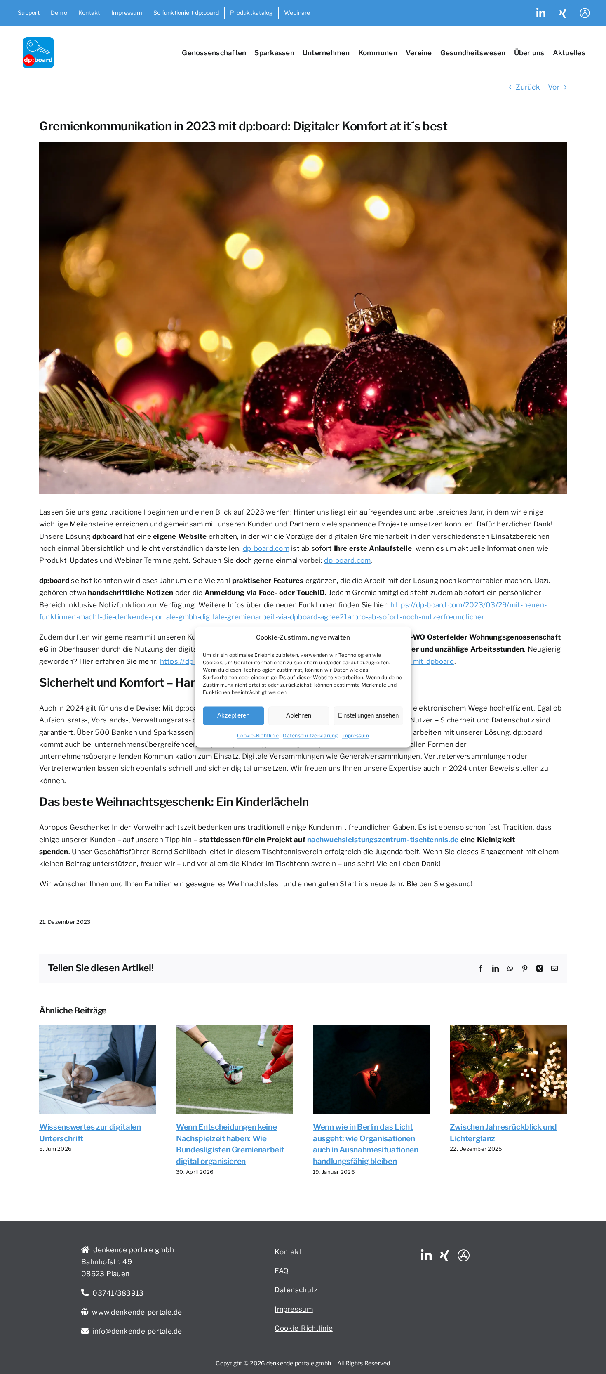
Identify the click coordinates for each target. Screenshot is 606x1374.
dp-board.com (266, 548)
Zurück (528, 87)
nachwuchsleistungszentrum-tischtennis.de (382, 840)
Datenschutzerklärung (310, 735)
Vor (554, 87)
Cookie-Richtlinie (258, 735)
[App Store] (464, 1255)
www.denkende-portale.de (137, 1312)
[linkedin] (426, 1255)
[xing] (444, 1255)
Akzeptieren (233, 715)
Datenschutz (296, 1290)
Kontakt (288, 1252)
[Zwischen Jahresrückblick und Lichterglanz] (508, 1029)
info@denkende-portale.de (137, 1331)
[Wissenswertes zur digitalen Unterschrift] (97, 1029)
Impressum (355, 735)
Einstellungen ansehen (368, 715)
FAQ (282, 1271)
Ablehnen (298, 715)
